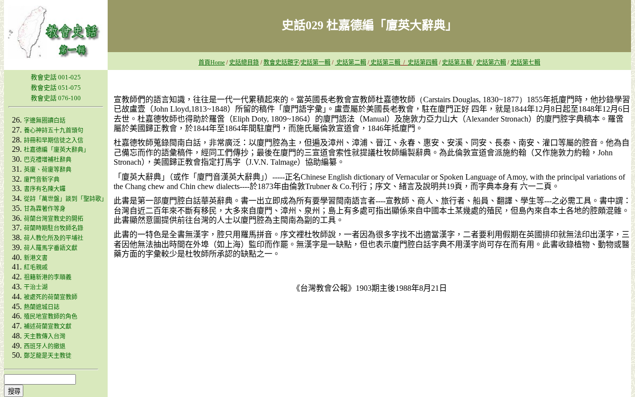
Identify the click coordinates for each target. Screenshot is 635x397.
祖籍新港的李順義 (47, 277)
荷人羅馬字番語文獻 (50, 248)
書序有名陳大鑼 (44, 189)
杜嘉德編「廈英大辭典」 (56, 149)
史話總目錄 (244, 62)
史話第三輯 (385, 62)
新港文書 (36, 258)
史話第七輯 (525, 62)
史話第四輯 (423, 62)
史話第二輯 (350, 62)
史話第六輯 (491, 62)
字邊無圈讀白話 (44, 120)
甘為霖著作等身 (44, 208)
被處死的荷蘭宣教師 (50, 297)
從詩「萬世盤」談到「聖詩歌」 (65, 199)
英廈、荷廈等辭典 (47, 169)
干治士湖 (36, 287)
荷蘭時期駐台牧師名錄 (53, 228)
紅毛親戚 (36, 267)
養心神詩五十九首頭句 (53, 130)
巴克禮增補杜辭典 (47, 159)
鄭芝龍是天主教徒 (47, 355)
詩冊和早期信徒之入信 (53, 140)
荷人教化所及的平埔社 (53, 238)
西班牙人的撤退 (44, 346)
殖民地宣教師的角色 (50, 316)
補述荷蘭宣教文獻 (47, 326)
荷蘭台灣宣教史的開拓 (53, 218)
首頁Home (211, 62)
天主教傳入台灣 (44, 336)
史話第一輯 (315, 62)
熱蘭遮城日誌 (42, 307)
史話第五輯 (457, 62)
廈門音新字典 (42, 179)
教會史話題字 (281, 62)
